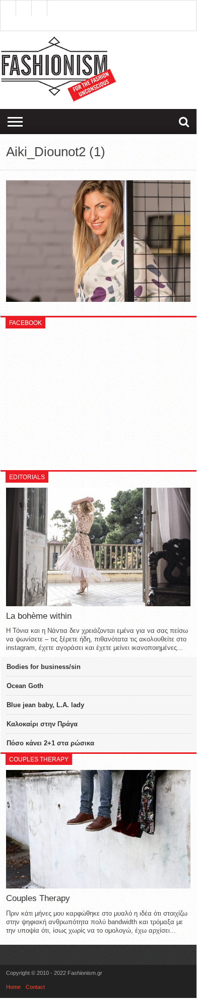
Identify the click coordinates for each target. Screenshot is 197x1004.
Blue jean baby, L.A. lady (45, 705)
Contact (35, 987)
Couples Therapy (38, 898)
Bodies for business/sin (44, 667)
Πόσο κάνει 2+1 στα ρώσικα (50, 743)
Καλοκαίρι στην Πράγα (42, 724)
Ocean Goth (25, 686)
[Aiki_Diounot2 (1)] (98, 299)
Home (13, 987)
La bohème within (39, 616)
